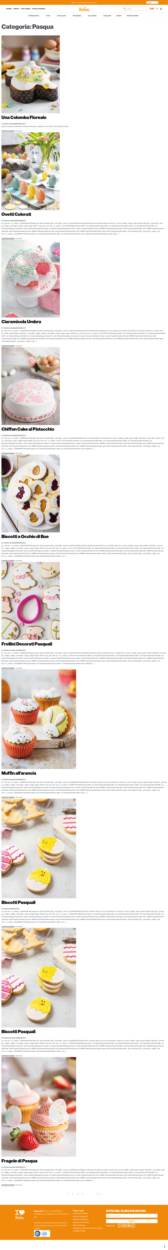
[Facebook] (124, 1226)
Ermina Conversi (9, 124)
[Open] (157, 8)
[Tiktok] (133, 1226)
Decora (6, 909)
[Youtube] (129, 1226)
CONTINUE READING (7, 131)
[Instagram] (120, 1226)
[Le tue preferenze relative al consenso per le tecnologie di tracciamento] (164, 1246)
